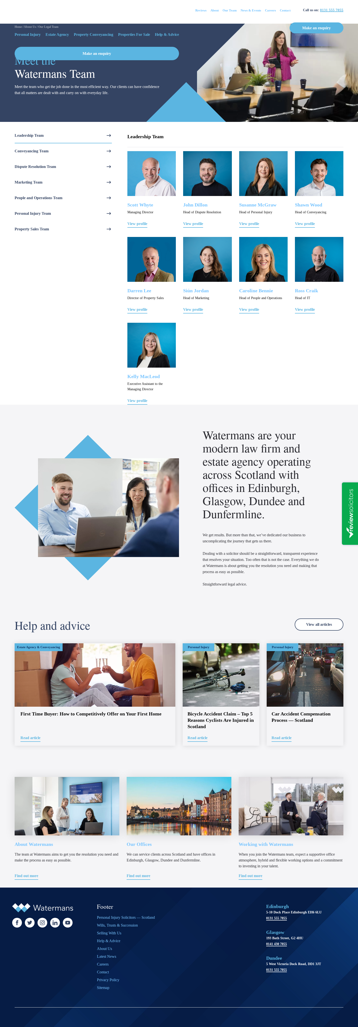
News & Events (251, 10)
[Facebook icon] (17, 923)
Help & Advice (167, 34)
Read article (30, 738)
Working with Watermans (266, 844)
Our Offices (139, 844)
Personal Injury (28, 34)
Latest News (106, 956)
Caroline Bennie (256, 290)
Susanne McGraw (257, 204)
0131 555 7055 (331, 10)
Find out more (26, 876)
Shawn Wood (308, 204)
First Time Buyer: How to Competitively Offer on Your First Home (90, 713)
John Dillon (195, 204)
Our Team (230, 10)
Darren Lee (139, 290)
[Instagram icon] (42, 923)
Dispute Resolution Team (35, 167)
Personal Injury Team (33, 213)
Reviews (201, 10)
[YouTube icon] (68, 923)
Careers (270, 10)
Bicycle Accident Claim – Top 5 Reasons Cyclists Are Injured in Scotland (221, 720)
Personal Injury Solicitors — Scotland (126, 917)
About (214, 10)
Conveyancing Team (31, 151)
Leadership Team (29, 135)
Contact (285, 10)
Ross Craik (306, 290)
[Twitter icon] (30, 923)
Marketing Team (28, 182)
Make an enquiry (316, 28)
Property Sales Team (32, 229)
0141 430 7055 (276, 944)
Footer (105, 906)
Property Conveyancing (93, 34)
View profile (137, 224)
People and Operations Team (38, 198)
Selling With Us (109, 933)
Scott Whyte (140, 204)
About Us (104, 949)
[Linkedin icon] (55, 923)
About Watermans (34, 844)
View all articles (319, 624)
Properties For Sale (134, 34)
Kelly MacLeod (143, 376)
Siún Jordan (196, 290)
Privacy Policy (108, 980)
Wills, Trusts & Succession (117, 925)
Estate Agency (57, 34)
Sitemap (103, 988)
